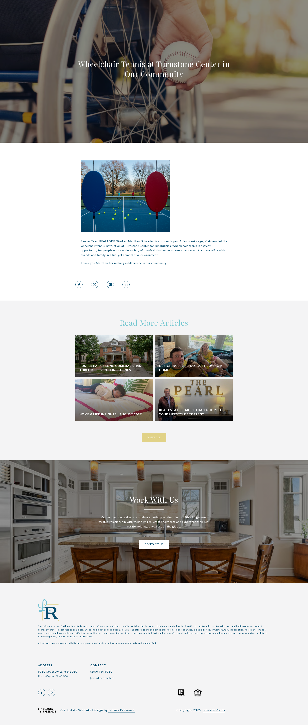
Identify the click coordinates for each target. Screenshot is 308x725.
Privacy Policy (214, 710)
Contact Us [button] (154, 544)
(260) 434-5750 (101, 671)
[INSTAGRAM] (51, 692)
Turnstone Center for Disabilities (148, 245)
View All (154, 437)
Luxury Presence (121, 710)
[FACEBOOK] (41, 692)
